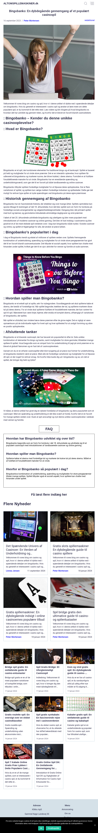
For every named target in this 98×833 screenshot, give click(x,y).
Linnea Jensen (13, 571)
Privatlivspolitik (53, 828)
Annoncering (67, 809)
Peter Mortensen (31, 20)
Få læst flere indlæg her (49, 494)
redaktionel (90, 20)
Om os (67, 813)
